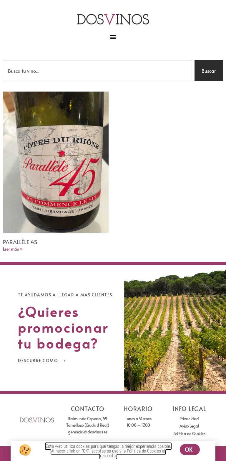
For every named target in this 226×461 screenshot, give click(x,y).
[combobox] (97, 70)
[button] (113, 37)
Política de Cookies (189, 433)
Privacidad (189, 418)
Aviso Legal (189, 426)
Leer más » (13, 249)
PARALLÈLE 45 (20, 242)
